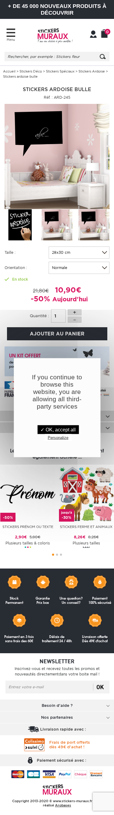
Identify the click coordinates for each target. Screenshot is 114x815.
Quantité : (39, 316)
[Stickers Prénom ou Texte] (27, 493)
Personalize (58, 437)
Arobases (63, 805)
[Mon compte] (93, 35)
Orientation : (16, 267)
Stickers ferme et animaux (86, 527)
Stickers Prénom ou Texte (27, 527)
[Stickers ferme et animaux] (86, 493)
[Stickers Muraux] (55, 35)
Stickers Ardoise (91, 71)
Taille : (10, 252)
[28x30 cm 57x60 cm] (79, 252)
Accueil (9, 71)
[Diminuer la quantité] (74, 320)
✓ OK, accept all (58, 429)
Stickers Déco (30, 71)
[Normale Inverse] (79, 268)
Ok (100, 687)
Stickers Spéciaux (60, 71)
